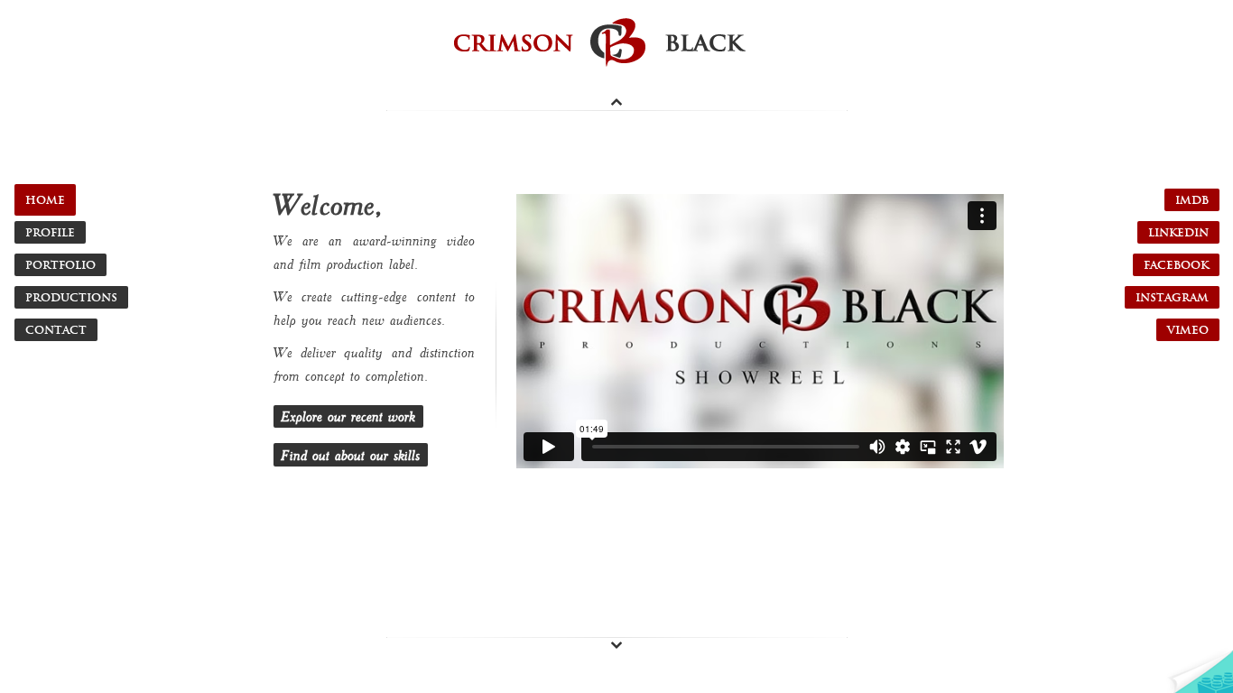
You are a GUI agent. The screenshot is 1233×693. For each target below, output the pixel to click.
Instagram (1172, 297)
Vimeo (1188, 330)
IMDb (1192, 200)
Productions (71, 297)
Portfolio (60, 265)
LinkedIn (1178, 232)
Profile (50, 232)
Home (45, 200)
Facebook (1176, 265)
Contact (56, 330)
